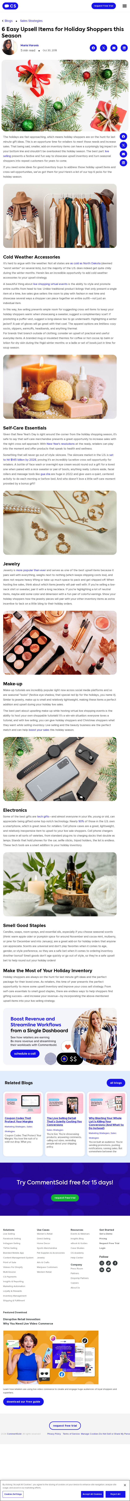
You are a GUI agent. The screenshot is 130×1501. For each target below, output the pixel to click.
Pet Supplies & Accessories (51, 1253)
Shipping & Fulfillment (14, 1300)
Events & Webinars (80, 1233)
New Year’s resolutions (61, 444)
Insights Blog (77, 1238)
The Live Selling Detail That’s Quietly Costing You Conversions (64, 1121)
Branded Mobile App (13, 1253)
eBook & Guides (79, 1243)
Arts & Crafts (43, 1262)
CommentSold (14, 1433)
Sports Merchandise (47, 1248)
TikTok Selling (10, 1248)
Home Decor (43, 1243)
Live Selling (9, 1233)
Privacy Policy (55, 1433)
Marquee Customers (47, 1267)
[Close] (124, 1485)
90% (81, 821)
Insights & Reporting (13, 1281)
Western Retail (44, 1272)
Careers (75, 1283)
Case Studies (77, 1248)
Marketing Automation (14, 1286)
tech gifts (43, 816)
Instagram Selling (11, 1243)
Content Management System (18, 1257)
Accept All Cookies (92, 1494)
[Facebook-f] (115, 1263)
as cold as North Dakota (85, 263)
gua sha (45, 474)
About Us (75, 1287)
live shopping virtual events (50, 284)
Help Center (77, 1257)
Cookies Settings (13, 1494)
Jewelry (41, 1257)
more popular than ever (31, 570)
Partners (75, 1273)
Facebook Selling (12, 1238)
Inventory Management (14, 1295)
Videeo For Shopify (13, 1267)
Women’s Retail (44, 1233)
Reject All (115, 1494)
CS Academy (77, 1253)
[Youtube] (108, 1269)
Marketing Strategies (15, 1126)
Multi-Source (9, 1272)
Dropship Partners (80, 1278)
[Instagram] (101, 1263)
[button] (93, 48)
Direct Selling (43, 1238)
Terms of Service (71, 1433)
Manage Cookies (89, 1433)
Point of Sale (9, 1262)
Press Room (77, 1268)
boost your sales (39, 730)
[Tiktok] (108, 1263)
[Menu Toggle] (124, 6)
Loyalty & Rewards (12, 1291)
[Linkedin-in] (101, 1269)
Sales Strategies (31, 21)
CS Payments (10, 1276)
